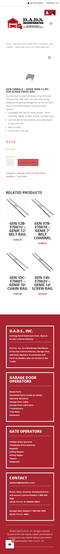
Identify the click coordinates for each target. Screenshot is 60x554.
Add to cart (28, 162)
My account (47, 12)
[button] (49, 57)
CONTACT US (52, 3)
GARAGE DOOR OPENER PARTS (25, 44)
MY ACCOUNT (36, 3)
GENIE (24, 176)
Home (8, 44)
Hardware (44, 44)
